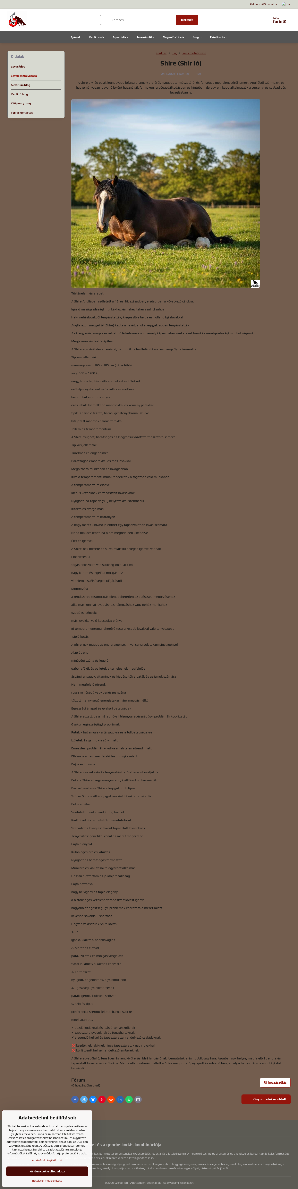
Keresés (187, 20)
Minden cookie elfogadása (47, 1171)
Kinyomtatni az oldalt (269, 1099)
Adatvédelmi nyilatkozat (178, 1182)
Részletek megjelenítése (47, 1180)
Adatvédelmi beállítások (145, 1182)
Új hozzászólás (275, 1082)
